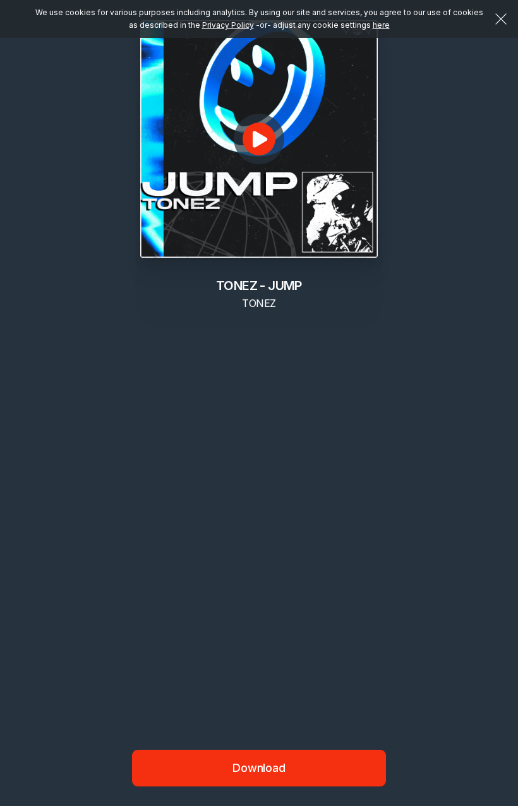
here (381, 25)
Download (259, 767)
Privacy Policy (228, 25)
